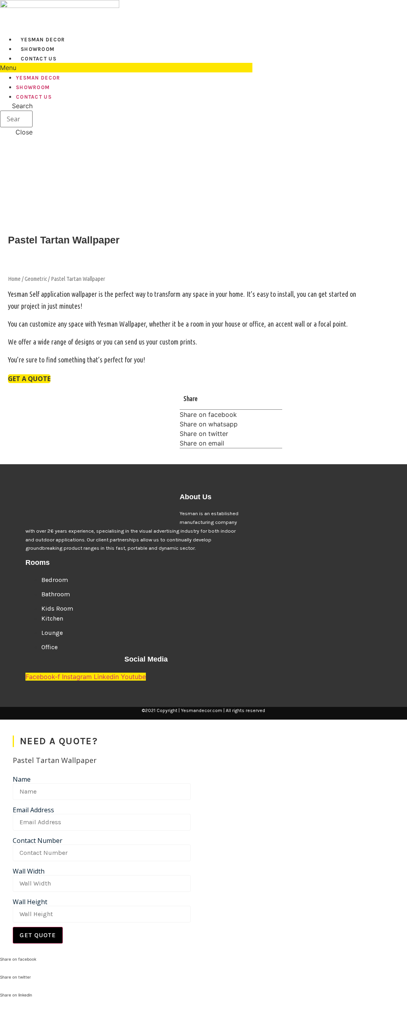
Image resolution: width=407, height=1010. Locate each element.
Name (22, 779)
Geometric (36, 278)
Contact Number (37, 840)
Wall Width (29, 871)
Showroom (37, 49)
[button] (126, 67)
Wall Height (30, 902)
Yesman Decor (43, 40)
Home (14, 278)
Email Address (33, 810)
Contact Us (38, 59)
